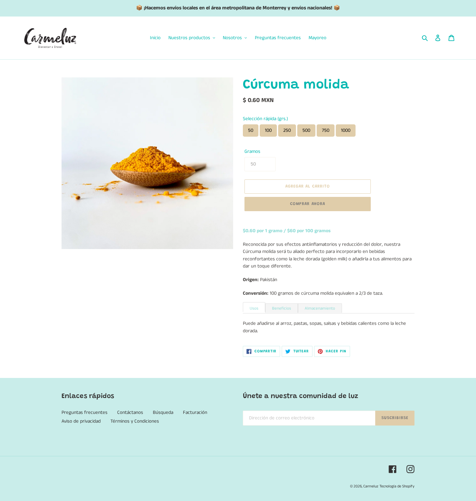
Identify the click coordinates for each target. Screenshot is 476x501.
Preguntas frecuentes (85, 412)
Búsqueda (163, 412)
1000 (345, 130)
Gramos (252, 151)
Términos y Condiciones (134, 421)
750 (325, 130)
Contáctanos (130, 412)
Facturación (195, 412)
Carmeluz (370, 486)
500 (306, 130)
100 (268, 130)
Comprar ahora (307, 204)
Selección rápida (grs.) (265, 118)
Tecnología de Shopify (397, 486)
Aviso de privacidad (81, 421)
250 (287, 130)
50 (250, 130)
